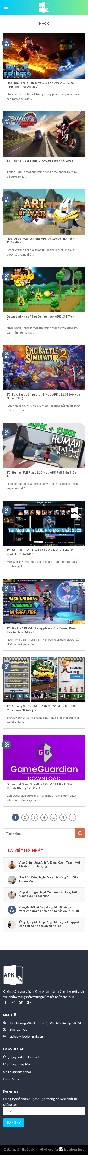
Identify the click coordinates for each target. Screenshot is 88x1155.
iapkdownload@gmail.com (27, 1036)
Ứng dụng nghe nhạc (17, 1071)
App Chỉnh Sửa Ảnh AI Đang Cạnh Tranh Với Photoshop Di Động (49, 864)
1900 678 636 (19, 1030)
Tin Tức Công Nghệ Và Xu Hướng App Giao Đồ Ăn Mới (49, 879)
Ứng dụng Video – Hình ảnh (21, 1057)
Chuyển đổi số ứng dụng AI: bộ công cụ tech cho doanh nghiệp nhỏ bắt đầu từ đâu (49, 909)
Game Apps (11, 1079)
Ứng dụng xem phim (16, 1064)
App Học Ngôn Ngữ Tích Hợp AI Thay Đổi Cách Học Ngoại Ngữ (48, 894)
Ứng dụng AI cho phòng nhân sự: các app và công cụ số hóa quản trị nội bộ (49, 923)
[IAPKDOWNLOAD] (44, 7)
